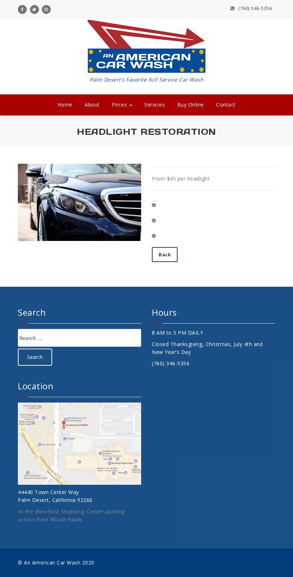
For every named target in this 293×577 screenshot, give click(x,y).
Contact (226, 104)
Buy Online (190, 104)
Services (154, 104)
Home (65, 104)
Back (165, 254)
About (92, 104)
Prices (120, 104)
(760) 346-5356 (254, 8)
